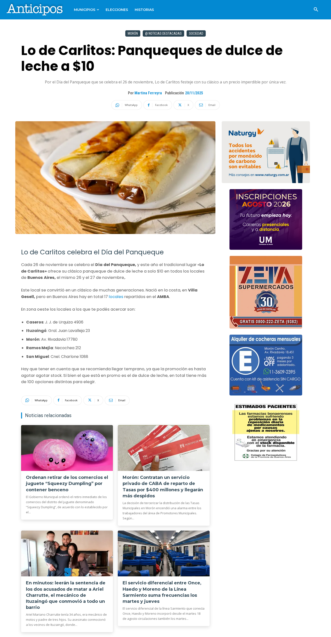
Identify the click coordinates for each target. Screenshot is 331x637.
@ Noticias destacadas (163, 33)
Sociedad (196, 33)
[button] (316, 9)
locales (116, 296)
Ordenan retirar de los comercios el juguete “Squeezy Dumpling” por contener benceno (67, 483)
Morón (133, 33)
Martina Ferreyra (148, 93)
